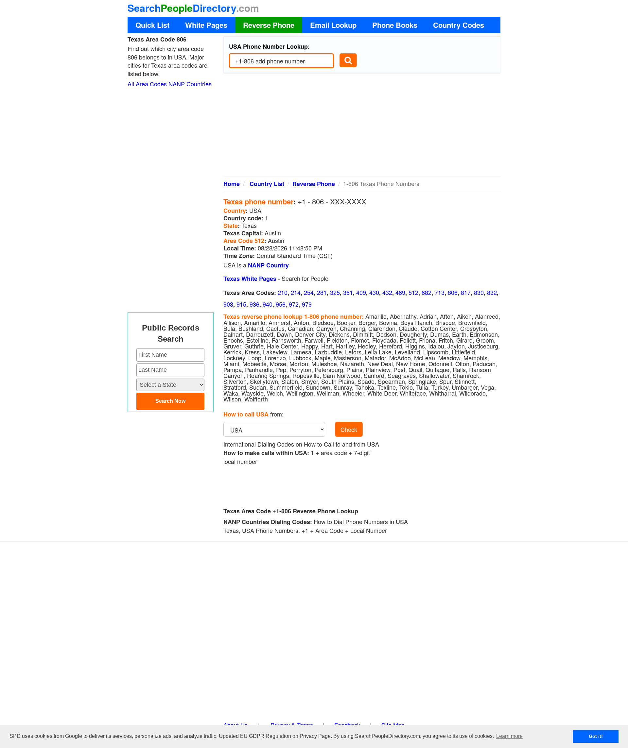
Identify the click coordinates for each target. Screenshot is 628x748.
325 (335, 292)
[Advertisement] (362, 127)
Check (348, 429)
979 (307, 304)
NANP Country (268, 265)
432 (387, 292)
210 (283, 292)
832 (492, 292)
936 (254, 304)
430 (374, 292)
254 (309, 292)
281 (322, 292)
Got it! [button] (596, 736)
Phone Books (394, 25)
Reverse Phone (268, 25)
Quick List (152, 25)
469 (400, 292)
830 (479, 292)
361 (348, 292)
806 (453, 292)
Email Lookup (333, 25)
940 (267, 304)
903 (228, 304)
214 (296, 292)
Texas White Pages (249, 278)
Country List (267, 183)
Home (231, 183)
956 (281, 304)
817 (466, 292)
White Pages (206, 25)
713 (440, 292)
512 (413, 292)
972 (294, 304)
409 (361, 292)
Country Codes (458, 25)
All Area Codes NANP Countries (170, 83)
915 (241, 304)
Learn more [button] (509, 736)
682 (426, 292)
